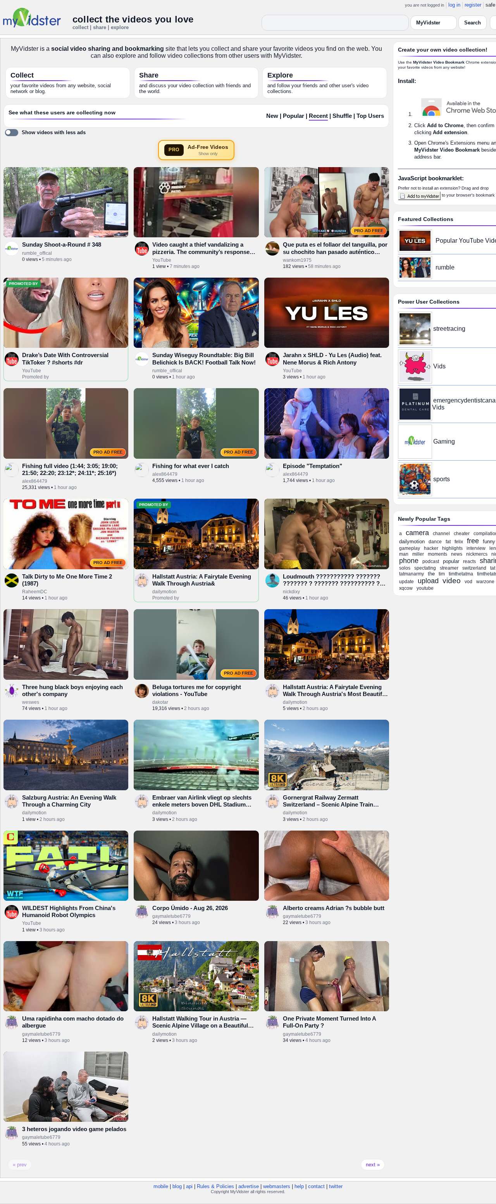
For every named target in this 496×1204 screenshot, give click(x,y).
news (456, 554)
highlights (452, 548)
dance (435, 541)
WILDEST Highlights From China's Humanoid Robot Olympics (68, 911)
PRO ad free (368, 230)
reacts (469, 561)
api (189, 1186)
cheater (462, 533)
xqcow (406, 588)
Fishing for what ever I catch (190, 466)
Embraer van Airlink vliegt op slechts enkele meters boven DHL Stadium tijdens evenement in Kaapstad (201, 804)
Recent (318, 116)
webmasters (276, 1186)
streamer (449, 568)
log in (454, 5)
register (473, 5)
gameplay (409, 548)
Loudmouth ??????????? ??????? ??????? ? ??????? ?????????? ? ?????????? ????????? (331, 583)
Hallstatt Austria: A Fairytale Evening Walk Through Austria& (201, 580)
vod (468, 581)
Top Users (370, 116)
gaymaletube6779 (171, 916)
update (406, 581)
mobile (160, 1186)
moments (437, 554)
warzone (485, 581)
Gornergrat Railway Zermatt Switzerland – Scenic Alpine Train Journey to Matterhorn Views (328, 804)
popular (451, 561)
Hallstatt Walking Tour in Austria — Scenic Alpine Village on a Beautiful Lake (200, 1025)
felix (459, 541)
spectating (425, 568)
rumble (445, 267)
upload (428, 581)
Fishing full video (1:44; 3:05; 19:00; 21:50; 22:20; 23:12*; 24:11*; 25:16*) (70, 469)
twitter (336, 1186)
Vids (439, 366)
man (403, 554)
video (452, 581)
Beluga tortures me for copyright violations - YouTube (196, 690)
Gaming (444, 441)
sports (441, 479)
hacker (431, 548)
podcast (430, 561)
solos (404, 568)
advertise (248, 1186)
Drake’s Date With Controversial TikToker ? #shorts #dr (65, 358)
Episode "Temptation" (312, 466)
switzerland (474, 568)
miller (418, 554)
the (431, 574)
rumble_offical (37, 253)
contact (316, 1186)
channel (441, 533)
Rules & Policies (215, 1186)
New (272, 116)
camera (417, 533)
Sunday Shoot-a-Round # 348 (61, 244)
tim (442, 574)
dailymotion (164, 591)
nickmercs (476, 554)
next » (373, 1165)
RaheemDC (34, 591)
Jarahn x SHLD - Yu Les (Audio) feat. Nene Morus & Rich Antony (332, 358)
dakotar (160, 702)
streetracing (449, 328)
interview (476, 548)
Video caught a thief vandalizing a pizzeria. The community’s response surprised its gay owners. (201, 251)
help (299, 1186)
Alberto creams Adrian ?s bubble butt (333, 908)
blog (177, 1186)
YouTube (161, 260)
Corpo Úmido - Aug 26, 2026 (190, 908)
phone (408, 561)
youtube (425, 588)
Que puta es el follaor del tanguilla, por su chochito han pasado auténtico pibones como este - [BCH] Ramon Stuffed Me (335, 255)
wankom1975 (297, 260)
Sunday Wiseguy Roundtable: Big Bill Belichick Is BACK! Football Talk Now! (204, 358)
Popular (293, 116)
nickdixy (291, 591)
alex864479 (34, 481)
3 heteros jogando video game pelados (74, 1129)
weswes (30, 702)
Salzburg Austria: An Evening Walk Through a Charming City (69, 801)
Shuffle (342, 116)
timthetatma (461, 574)
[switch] (45, 132)
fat (448, 541)
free (473, 541)
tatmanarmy (411, 574)
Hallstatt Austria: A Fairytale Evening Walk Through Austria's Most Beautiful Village (335, 694)
